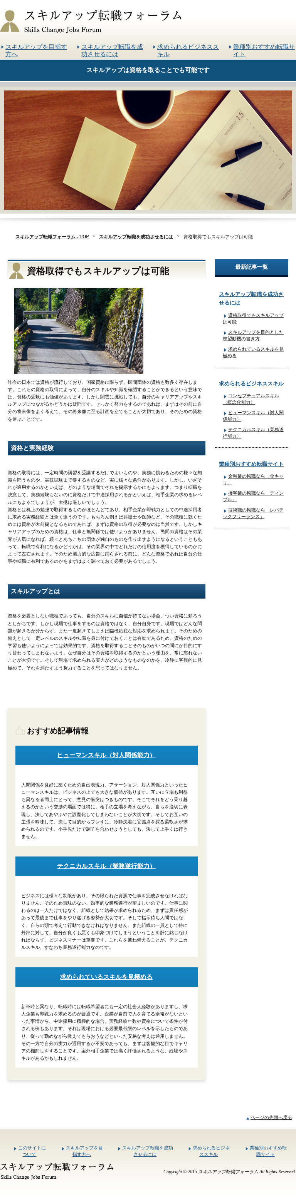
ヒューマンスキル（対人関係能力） (106, 755)
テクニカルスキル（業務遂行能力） (106, 866)
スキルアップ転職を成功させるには (112, 50)
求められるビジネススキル (188, 50)
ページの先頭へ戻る (271, 1117)
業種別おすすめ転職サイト (264, 50)
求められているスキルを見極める (106, 977)
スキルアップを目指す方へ (36, 50)
